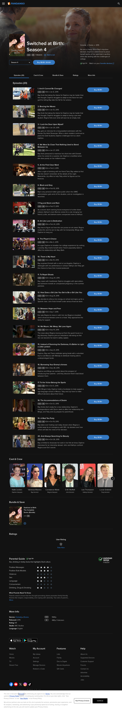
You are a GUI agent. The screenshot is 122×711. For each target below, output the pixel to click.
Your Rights (24, 698)
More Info (91, 75)
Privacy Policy (14, 696)
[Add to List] (25, 523)
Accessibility (85, 676)
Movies (11, 658)
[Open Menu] (3, 3)
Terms (47, 694)
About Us (84, 654)
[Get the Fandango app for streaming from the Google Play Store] (30, 640)
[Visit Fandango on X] (20, 684)
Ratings (75, 75)
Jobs (82, 680)
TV (10, 661)
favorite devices (106, 63)
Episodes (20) (19, 75)
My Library (36, 654)
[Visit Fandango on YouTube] (16, 684)
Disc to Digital (62, 661)
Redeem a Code (39, 669)
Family (59, 658)
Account (36, 658)
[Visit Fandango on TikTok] (30, 684)
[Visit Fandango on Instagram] (25, 684)
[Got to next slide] (112, 478)
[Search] (118, 3)
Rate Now (61, 548)
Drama (26, 617)
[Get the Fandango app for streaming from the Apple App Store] (15, 640)
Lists (58, 654)
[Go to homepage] (16, 3)
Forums (83, 665)
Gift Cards (60, 669)
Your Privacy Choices (82, 701)
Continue (100, 701)
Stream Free (13, 665)
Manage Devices (39, 665)
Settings (36, 661)
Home (11, 654)
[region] (61, 700)
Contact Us (85, 669)
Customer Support (87, 661)
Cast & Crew (38, 75)
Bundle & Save (58, 75)
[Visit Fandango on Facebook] (11, 684)
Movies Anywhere (63, 665)
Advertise (84, 673)
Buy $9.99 (46, 62)
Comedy (19, 617)
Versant (21, 694)
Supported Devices (87, 658)
